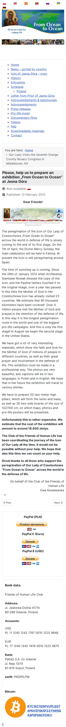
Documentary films (24, 118)
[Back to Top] (60, 715)
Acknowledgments (23, 104)
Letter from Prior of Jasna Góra (33, 95)
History (16, 78)
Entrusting (18, 82)
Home (15, 65)
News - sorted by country (29, 69)
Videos (15, 122)
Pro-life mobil (20, 113)
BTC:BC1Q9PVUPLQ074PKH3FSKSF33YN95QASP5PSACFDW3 (44, 710)
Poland (21, 91)
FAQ (13, 126)
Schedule (17, 87)
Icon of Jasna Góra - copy (29, 73)
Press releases (21, 109)
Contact (16, 135)
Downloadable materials (27, 131)
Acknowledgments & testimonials (34, 100)
